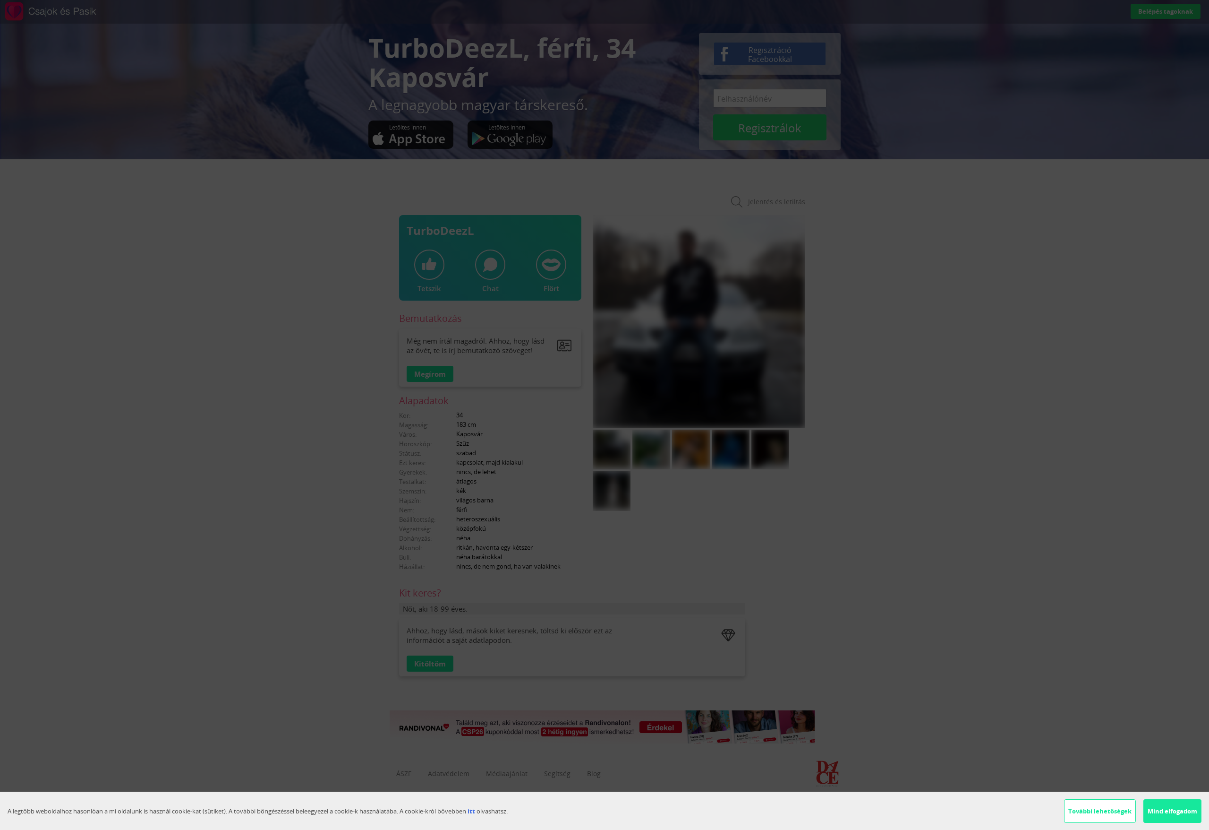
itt (471, 811)
